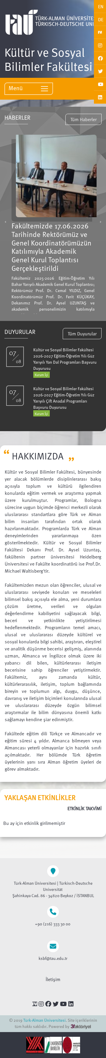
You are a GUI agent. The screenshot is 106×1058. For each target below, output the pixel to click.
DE (100, 19)
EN (100, 6)
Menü (16, 87)
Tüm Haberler (83, 119)
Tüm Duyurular (82, 333)
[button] (5, 222)
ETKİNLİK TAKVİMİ (84, 808)
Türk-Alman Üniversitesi (44, 1020)
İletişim (53, 979)
